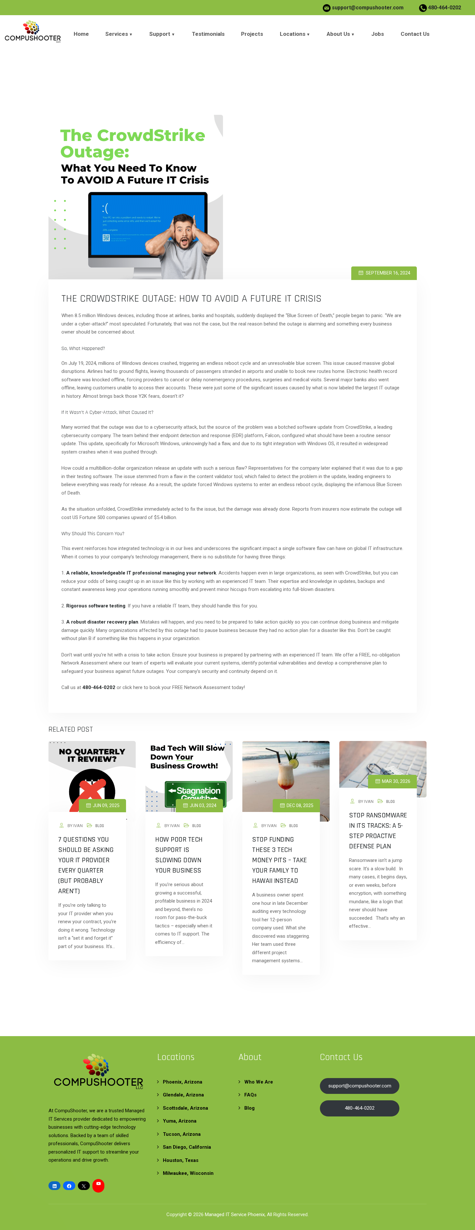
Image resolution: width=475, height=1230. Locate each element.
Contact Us (415, 34)
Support (159, 34)
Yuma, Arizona (179, 1121)
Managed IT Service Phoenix (235, 1214)
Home (81, 34)
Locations (292, 34)
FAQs (250, 1095)
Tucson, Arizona (182, 1134)
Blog (99, 825)
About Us (338, 34)
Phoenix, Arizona (182, 1082)
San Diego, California (187, 1147)
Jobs (377, 34)
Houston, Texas (180, 1160)
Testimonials (208, 34)
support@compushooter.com (368, 8)
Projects (252, 34)
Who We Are (258, 1082)
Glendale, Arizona (183, 1095)
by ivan (75, 825)
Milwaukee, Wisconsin (188, 1173)
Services (116, 34)
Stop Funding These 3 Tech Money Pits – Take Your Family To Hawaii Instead (279, 860)
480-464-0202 (444, 8)
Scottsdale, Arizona (185, 1108)
